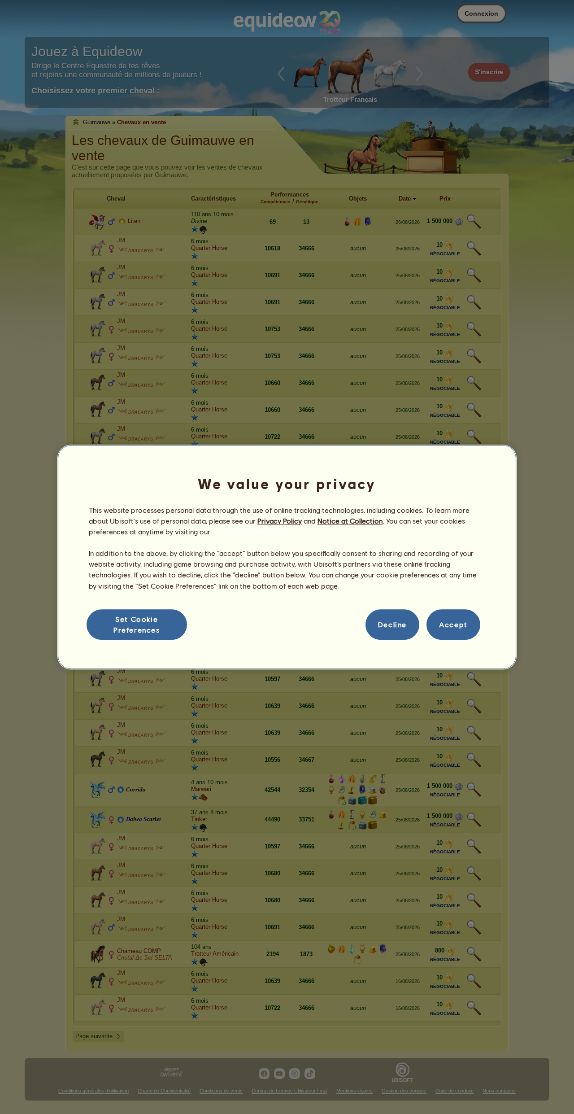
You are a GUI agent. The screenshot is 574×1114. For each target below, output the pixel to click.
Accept (453, 624)
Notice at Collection (350, 520)
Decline (392, 624)
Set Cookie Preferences (136, 624)
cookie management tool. (253, 531)
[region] (287, 557)
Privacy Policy (279, 520)
